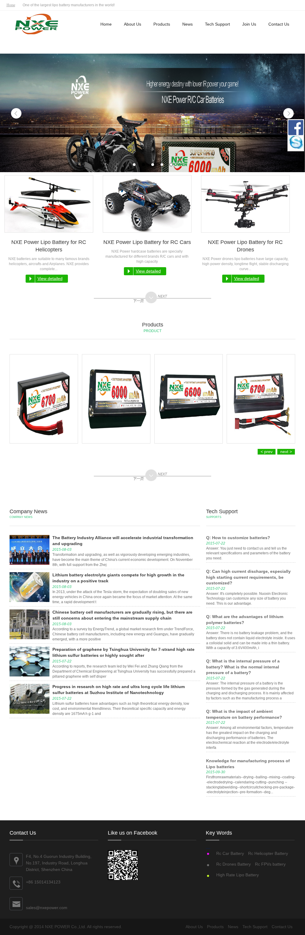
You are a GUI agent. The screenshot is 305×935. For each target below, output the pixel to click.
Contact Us (278, 24)
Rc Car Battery (230, 853)
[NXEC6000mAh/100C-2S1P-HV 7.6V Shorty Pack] (116, 399)
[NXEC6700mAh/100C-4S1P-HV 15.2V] (44, 399)
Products (161, 24)
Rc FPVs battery (270, 864)
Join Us (249, 24)
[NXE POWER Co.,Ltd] (37, 25)
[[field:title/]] (29, 550)
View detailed (50, 278)
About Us (132, 24)
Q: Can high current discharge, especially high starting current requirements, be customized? (248, 577)
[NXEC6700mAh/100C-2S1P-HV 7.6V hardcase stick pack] (261, 399)
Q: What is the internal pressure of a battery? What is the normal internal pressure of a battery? (243, 667)
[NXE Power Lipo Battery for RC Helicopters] (48, 204)
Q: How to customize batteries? (238, 537)
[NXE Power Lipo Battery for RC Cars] (147, 204)
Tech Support (217, 24)
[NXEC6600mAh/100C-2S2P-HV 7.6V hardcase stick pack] (188, 399)
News (187, 24)
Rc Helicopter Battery (268, 853)
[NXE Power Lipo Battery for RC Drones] (245, 204)
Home (11, 5)
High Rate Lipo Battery (237, 874)
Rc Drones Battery (233, 864)
